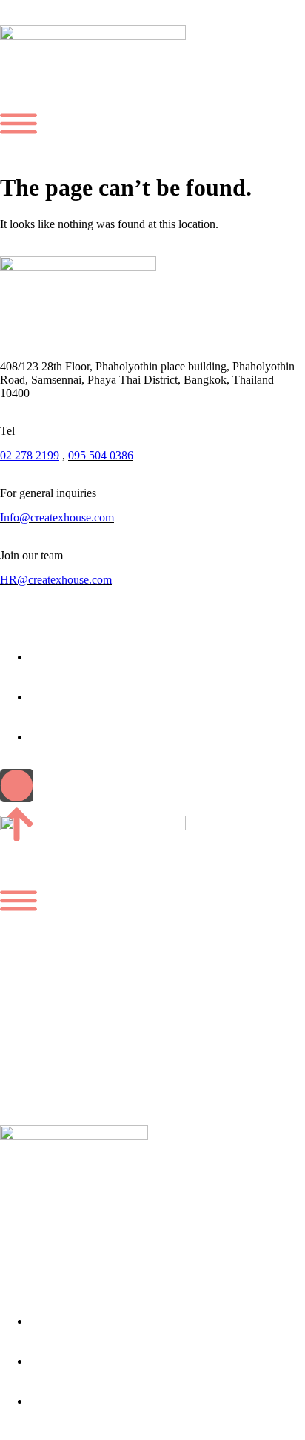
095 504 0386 (100, 455)
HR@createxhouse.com (56, 579)
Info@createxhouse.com (57, 517)
